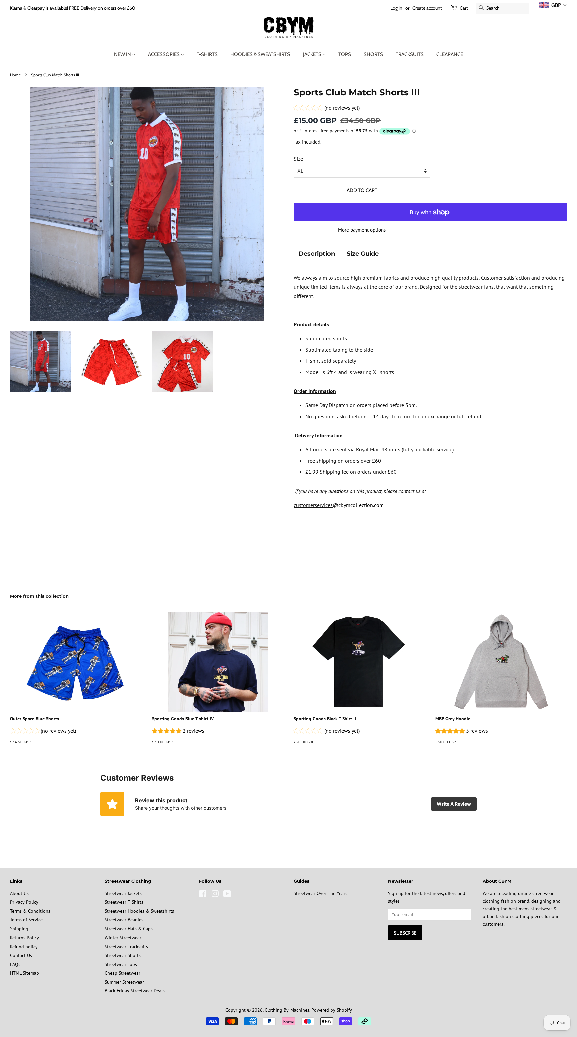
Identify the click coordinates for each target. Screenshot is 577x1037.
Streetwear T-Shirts (124, 902)
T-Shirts (207, 54)
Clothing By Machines (287, 1010)
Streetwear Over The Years (320, 893)
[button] (327, 108)
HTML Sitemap (24, 973)
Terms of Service (26, 920)
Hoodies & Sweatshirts (260, 54)
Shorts (373, 54)
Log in (396, 8)
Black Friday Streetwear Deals (135, 991)
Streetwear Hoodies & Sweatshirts (139, 911)
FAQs (15, 964)
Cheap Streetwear (122, 973)
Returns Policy (24, 938)
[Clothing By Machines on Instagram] (215, 895)
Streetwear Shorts (123, 955)
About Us (19, 893)
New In (123, 54)
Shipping (19, 929)
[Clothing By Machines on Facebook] (203, 895)
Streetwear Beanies (124, 920)
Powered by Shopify (331, 1010)
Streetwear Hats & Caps (129, 929)
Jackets (312, 54)
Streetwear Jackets (123, 893)
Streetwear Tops (121, 964)
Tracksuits (410, 54)
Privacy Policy (24, 902)
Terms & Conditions (30, 911)
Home (15, 74)
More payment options (362, 230)
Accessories (164, 54)
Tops (344, 54)
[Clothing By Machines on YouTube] (227, 895)
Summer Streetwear (124, 982)
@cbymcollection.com (358, 505)
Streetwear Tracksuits (126, 947)
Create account (427, 8)
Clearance (449, 54)
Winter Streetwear (123, 938)
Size (298, 158)
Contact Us (21, 955)
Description (317, 253)
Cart (464, 8)
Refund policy (24, 947)
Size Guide (363, 253)
